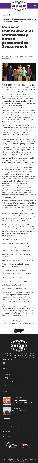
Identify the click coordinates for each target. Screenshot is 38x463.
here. (9, 59)
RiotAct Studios (23, 461)
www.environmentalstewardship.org (15, 315)
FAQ (6, 378)
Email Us (8, 436)
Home (4, 15)
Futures (7, 374)
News (11, 15)
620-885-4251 (10, 431)
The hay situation (19, 411)
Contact (7, 386)
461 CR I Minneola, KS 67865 (14, 426)
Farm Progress (12, 56)
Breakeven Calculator (11, 382)
